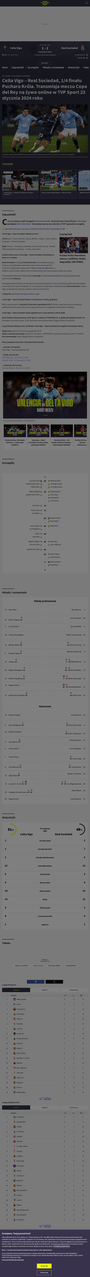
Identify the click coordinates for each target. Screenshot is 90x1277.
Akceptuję (44, 1266)
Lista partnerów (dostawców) (13, 1260)
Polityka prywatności (61, 1246)
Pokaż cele (44, 1273)
